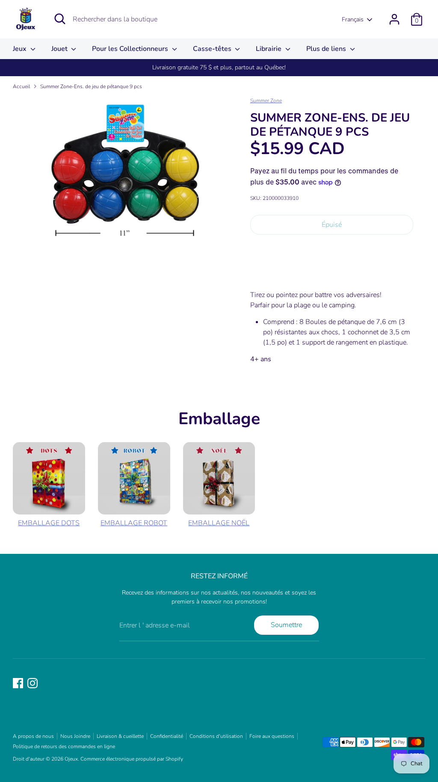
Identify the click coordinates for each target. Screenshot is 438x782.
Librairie (269, 49)
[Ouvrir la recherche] (59, 18)
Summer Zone (266, 100)
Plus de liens (327, 49)
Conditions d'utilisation (216, 736)
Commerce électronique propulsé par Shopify (131, 758)
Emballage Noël (218, 523)
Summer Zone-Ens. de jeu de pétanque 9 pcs (91, 86)
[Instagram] (32, 683)
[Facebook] (18, 683)
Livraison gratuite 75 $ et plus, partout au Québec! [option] (219, 67)
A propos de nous (33, 736)
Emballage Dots (49, 523)
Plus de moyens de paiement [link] (331, 272)
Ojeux (71, 758)
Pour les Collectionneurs (131, 49)
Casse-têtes (213, 49)
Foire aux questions (271, 736)
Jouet (60, 49)
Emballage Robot (134, 523)
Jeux (20, 49)
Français (353, 19)
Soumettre (286, 625)
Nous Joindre (75, 736)
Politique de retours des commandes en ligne (64, 746)
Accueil (21, 86)
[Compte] (394, 19)
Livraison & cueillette (120, 736)
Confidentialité (166, 736)
